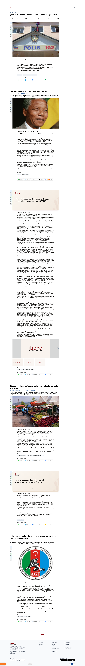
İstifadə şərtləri (66, 644)
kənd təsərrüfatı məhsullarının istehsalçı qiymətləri (35, 455)
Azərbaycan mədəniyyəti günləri (28, 369)
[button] (11, 23)
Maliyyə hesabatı (54, 651)
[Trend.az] (13, 8)
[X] (15, 660)
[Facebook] (13, 660)
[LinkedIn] (22, 660)
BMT (18, 174)
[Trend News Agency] (13, 643)
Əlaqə (53, 647)
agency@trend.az (12, 653)
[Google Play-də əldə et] (71, 660)
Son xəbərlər (41, 644)
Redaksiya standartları (55, 648)
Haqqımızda (53, 644)
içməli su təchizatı (20, 519)
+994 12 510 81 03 (12, 652)
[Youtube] (17, 660)
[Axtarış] (59, 8)
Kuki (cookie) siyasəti (67, 648)
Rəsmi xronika (41, 645)
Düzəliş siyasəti (54, 650)
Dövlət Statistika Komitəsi (22, 455)
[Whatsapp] (11, 660)
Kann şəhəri (19, 369)
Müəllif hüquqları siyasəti (68, 647)
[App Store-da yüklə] (64, 660)
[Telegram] (20, 660)
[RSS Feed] (24, 660)
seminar (22, 616)
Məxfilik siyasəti (66, 645)
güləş (18, 616)
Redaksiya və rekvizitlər (55, 645)
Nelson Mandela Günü (24, 174)
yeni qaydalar (28, 616)
